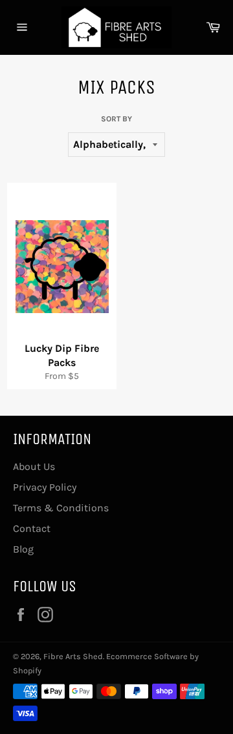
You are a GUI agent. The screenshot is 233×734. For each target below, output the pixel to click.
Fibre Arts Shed (73, 656)
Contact (31, 528)
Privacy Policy (44, 487)
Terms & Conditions (61, 508)
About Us (34, 466)
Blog (23, 549)
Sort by (116, 118)
